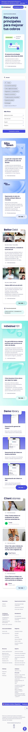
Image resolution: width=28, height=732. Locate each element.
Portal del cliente (19, 609)
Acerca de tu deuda (19, 655)
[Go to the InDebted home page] (7, 7)
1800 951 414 (18, 670)
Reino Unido (18, 641)
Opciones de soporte (20, 662)
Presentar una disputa (20, 653)
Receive (4, 606)
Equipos (6, 125)
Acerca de (4, 631)
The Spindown (5, 656)
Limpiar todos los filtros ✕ (10, 105)
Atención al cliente (19, 607)
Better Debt (5, 658)
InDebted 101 (5, 660)
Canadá (16, 633)
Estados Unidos (18, 631)
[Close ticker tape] (26, 2)
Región (6, 122)
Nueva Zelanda (18, 639)
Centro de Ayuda (19, 651)
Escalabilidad (18, 616)
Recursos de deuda (19, 664)
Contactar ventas (18, 7)
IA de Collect (18, 621)
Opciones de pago (19, 660)
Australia (17, 637)
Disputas (4, 671)
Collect (4, 604)
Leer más (22, 3)
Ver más (20, 216)
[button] (25, 729)
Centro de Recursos (7, 651)
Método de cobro (8, 115)
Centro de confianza (7, 624)
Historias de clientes (7, 662)
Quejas (4, 673)
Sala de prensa (5, 633)
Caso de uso (7, 118)
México (16, 635)
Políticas (4, 675)
